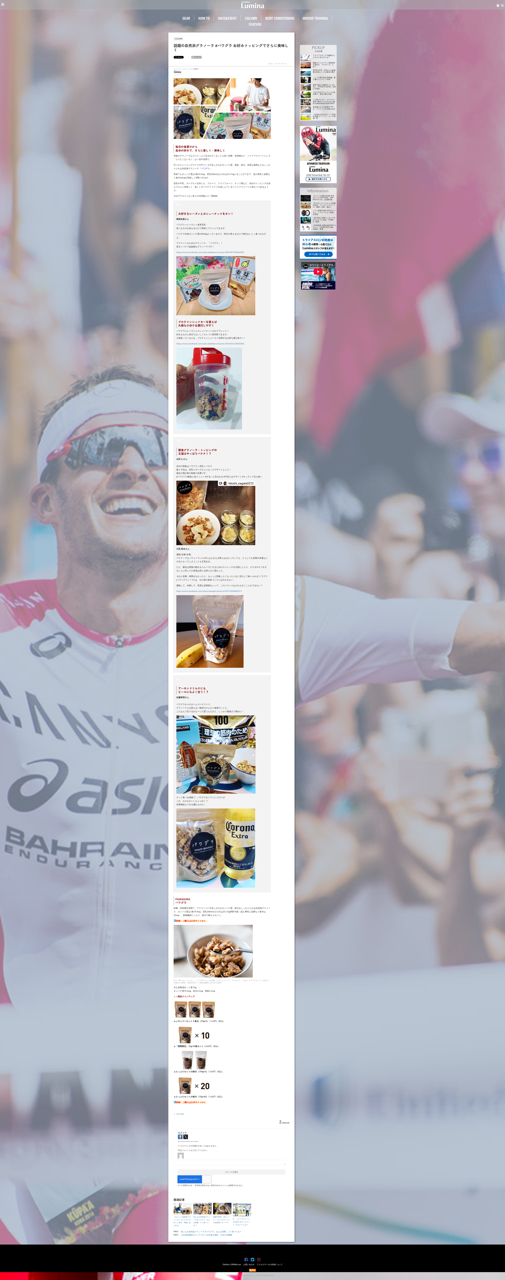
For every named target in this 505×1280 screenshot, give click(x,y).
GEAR (186, 18)
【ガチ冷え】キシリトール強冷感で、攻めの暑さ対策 (324, 93)
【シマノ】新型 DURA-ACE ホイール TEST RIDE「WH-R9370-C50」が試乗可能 (323, 198)
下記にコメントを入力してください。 (193, 1150)
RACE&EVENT (227, 18)
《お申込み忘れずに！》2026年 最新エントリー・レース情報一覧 (324, 116)
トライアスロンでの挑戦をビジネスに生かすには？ (324, 56)
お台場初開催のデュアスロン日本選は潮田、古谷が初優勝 (206, 1235)
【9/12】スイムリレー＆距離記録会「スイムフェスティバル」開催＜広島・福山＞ (324, 205)
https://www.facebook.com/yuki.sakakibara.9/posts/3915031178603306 (210, 344)
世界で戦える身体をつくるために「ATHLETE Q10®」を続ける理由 (324, 87)
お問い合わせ (248, 1265)
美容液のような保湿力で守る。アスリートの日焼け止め (324, 108)
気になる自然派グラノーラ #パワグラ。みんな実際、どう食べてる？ (211, 1232)
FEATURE (255, 24)
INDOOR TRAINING (315, 18)
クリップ (197, 57)
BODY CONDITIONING (279, 18)
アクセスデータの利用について (270, 1265)
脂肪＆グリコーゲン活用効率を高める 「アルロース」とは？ (324, 65)
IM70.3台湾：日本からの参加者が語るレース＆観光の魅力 (324, 71)
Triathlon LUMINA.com (232, 1265)
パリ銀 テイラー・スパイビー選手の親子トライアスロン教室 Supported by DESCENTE (324, 101)
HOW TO (204, 18)
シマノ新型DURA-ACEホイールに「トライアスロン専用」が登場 (324, 212)
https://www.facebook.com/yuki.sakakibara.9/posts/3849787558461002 (210, 252)
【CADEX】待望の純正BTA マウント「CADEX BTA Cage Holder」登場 (324, 227)
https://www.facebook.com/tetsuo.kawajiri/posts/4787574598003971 (209, 591)
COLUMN (251, 18)
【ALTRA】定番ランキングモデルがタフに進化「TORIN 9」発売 (324, 220)
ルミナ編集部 (194, 69)
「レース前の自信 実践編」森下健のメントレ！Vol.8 (324, 78)
